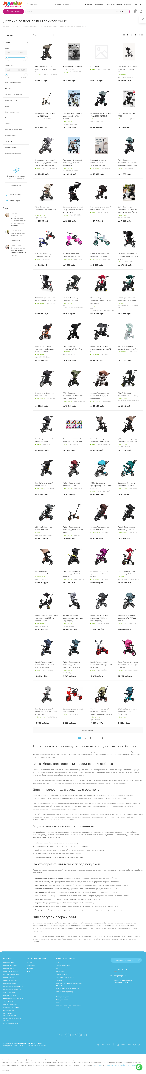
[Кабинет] (141, 11)
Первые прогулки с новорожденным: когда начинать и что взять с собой (18, 236)
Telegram (65, 1035)
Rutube (75, 1035)
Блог (28, 971)
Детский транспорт (10, 965)
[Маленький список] (124, 35)
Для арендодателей (63, 997)
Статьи (6, 208)
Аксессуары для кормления (13, 986)
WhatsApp (86, 1035)
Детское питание (9, 983)
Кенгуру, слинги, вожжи (12, 974)
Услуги (58, 1003)
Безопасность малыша (11, 1007)
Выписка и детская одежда (13, 998)
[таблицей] (142, 35)
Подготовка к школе (10, 1004)
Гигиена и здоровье (10, 980)
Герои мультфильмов (10, 1024)
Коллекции (31, 965)
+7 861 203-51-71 (63, 4)
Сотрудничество (62, 1000)
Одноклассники (70, 1035)
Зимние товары (8, 1010)
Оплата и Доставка (63, 965)
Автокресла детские (10, 971)
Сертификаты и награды (65, 977)
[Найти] (126, 11)
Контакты (59, 968)
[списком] (138, 35)
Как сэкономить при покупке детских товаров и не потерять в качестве (19, 251)
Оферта (59, 980)
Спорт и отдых (8, 1001)
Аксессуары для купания (12, 989)
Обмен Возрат (61, 974)
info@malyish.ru (120, 976)
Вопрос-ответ (61, 971)
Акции (29, 962)
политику (98, 1065)
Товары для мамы (9, 992)
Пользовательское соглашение (67, 988)
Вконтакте (59, 1035)
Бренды (30, 968)
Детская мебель (9, 962)
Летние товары (8, 977)
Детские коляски (9, 968)
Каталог (7, 958)
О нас (58, 962)
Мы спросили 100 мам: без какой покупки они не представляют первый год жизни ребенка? (19, 220)
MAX (81, 1035)
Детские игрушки (9, 995)
